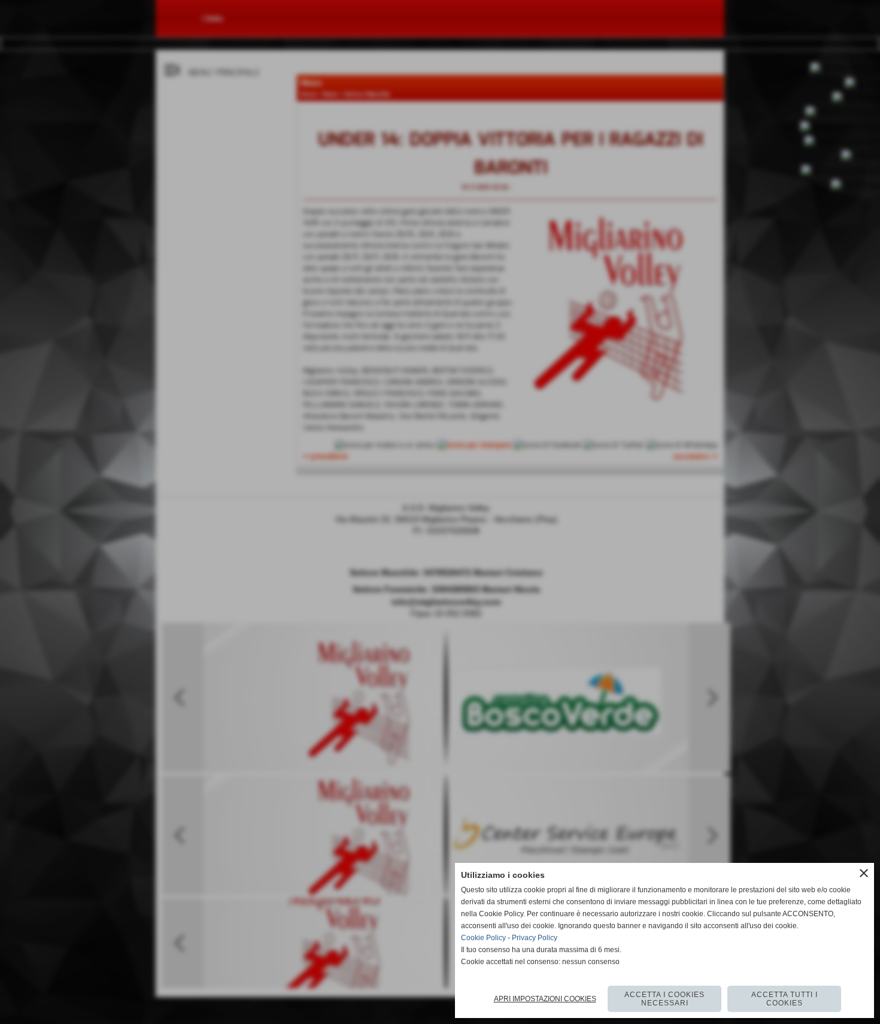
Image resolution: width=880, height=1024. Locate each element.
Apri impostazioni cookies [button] (545, 999)
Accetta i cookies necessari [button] (664, 998)
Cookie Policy (483, 938)
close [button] (864, 873)
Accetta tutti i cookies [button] (784, 998)
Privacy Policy (534, 938)
